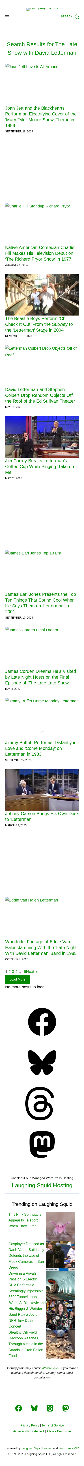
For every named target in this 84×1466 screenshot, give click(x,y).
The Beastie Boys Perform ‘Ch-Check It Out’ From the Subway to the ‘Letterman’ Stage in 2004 (39, 324)
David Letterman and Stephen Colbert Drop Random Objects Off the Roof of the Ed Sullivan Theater (40, 395)
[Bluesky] (42, 1078)
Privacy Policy (29, 1425)
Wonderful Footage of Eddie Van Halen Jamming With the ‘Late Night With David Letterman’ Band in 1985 (41, 947)
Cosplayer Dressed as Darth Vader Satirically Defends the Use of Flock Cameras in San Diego (26, 1255)
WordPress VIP (69, 1448)
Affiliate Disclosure (58, 1431)
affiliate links (50, 1368)
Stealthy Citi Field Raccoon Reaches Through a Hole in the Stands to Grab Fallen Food (26, 1344)
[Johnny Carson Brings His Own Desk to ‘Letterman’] (42, 790)
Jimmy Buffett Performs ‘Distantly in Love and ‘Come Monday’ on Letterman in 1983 (40, 748)
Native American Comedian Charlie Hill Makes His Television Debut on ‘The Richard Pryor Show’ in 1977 (39, 253)
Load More (17, 979)
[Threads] (42, 1119)
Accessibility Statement (28, 1431)
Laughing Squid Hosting (42, 1185)
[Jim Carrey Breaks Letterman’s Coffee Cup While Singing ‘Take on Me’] (42, 437)
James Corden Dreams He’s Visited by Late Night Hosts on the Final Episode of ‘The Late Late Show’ (40, 677)
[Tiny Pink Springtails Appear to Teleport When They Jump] (60, 1226)
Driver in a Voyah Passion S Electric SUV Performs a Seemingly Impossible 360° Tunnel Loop (26, 1285)
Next (30, 971)
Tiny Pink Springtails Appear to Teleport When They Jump (25, 1220)
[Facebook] (42, 1037)
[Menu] (7, 17)
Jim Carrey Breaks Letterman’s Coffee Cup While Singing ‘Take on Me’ (39, 466)
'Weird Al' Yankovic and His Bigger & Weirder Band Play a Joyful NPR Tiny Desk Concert (27, 1314)
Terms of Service (53, 1425)
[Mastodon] (42, 1160)
